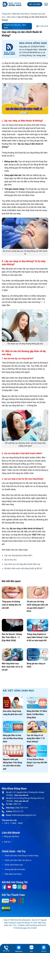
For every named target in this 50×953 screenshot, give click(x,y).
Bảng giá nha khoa (11, 836)
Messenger (18, 951)
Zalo (31, 951)
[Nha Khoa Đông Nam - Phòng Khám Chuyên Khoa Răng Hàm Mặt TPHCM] (12, 4)
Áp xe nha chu (10, 560)
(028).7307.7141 (21, 808)
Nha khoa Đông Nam (22, 538)
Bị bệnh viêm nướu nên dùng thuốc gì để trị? (23, 568)
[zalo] (31, 947)
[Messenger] (18, 947)
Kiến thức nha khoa (20, 14)
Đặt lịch (7, 842)
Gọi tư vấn (6, 951)
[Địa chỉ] (44, 947)
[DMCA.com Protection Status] (6, 908)
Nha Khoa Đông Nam (33, 43)
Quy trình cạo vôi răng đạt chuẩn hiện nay (22, 564)
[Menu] (46, 4)
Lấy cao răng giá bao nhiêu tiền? (18, 555)
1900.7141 (17, 804)
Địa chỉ (44, 951)
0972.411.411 (18, 811)
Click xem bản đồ (21, 795)
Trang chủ (6, 14)
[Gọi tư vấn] (6, 947)
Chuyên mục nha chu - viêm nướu (15, 26)
